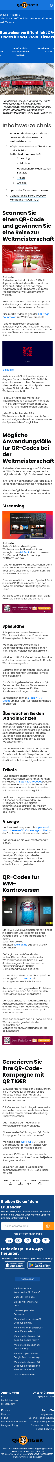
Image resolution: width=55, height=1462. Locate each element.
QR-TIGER (27, 1142)
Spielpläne (23, 163)
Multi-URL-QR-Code (24, 1296)
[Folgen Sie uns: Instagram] (27, 1240)
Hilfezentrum (8, 1403)
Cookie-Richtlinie (45, 1428)
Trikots (21, 177)
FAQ (3, 1396)
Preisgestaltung (9, 1425)
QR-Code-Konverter (24, 1374)
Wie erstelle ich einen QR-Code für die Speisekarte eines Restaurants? (27, 1366)
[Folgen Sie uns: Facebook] (36, 1240)
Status (4, 1417)
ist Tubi (24, 552)
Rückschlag (20, 944)
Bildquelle (8, 277)
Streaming (23, 158)
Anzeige (22, 183)
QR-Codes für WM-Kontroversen (29, 190)
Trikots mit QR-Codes (29, 781)
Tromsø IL (26, 978)
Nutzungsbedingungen (42, 1421)
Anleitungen (10, 1393)
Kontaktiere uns (9, 1400)
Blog (15, 15)
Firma (5, 1410)
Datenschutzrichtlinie (42, 1425)
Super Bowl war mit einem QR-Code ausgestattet (25, 829)
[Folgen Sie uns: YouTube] (18, 1240)
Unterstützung (43, 1393)
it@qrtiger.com (46, 1396)
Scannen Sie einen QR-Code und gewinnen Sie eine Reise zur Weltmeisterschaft (29, 137)
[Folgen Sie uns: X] (46, 1240)
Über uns (6, 1414)
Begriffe (48, 1410)
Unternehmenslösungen (14, 1421)
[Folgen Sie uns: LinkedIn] (9, 1240)
